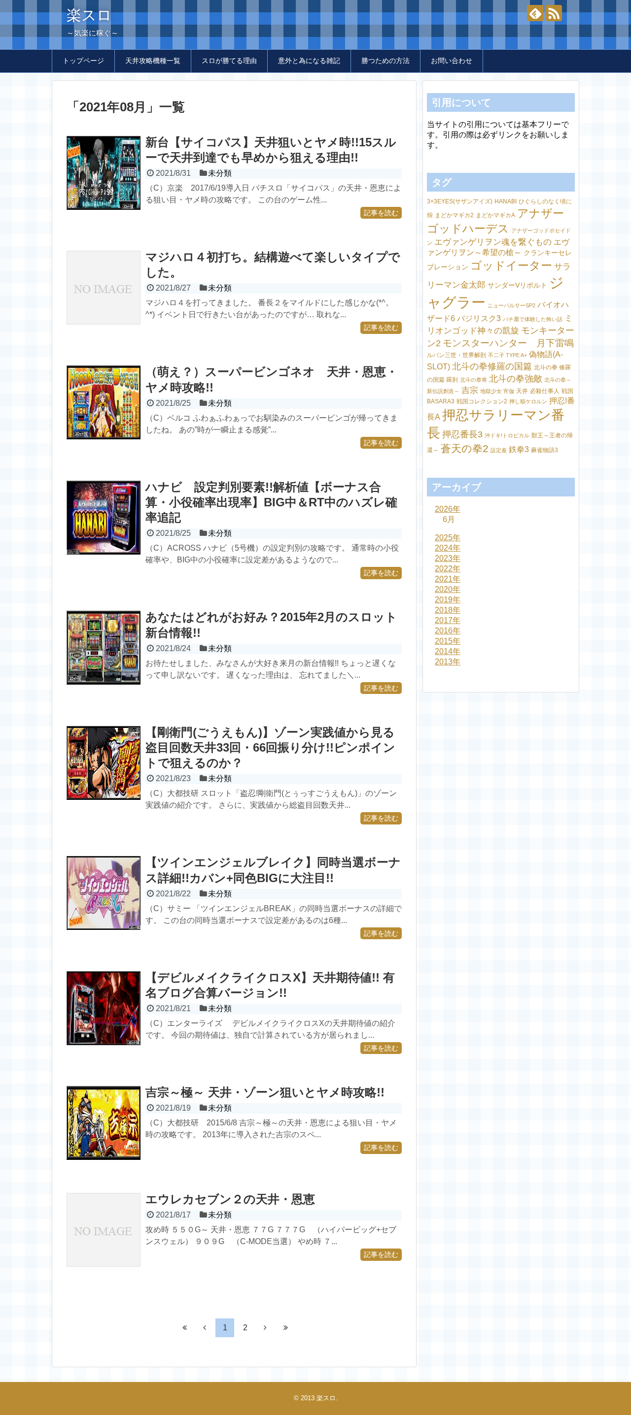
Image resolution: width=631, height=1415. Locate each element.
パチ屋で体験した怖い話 (532, 319)
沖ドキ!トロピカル (507, 435)
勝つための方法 (385, 61)
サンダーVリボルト (517, 285)
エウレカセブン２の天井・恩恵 (230, 1199)
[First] (184, 1327)
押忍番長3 (462, 434)
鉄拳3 (519, 449)
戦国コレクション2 (481, 401)
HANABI (505, 201)
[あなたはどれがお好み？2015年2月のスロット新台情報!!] (103, 648)
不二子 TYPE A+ (507, 355)
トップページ (83, 61)
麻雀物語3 (544, 450)
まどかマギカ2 (454, 215)
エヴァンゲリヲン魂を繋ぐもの (493, 242)
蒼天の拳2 (465, 448)
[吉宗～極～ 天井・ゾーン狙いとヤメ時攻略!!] (103, 1123)
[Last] (285, 1327)
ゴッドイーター (511, 266)
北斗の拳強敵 (515, 378)
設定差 (499, 450)
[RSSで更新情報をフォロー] (554, 13)
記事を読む (381, 213)
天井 (522, 391)
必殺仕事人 (545, 391)
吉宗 (469, 390)
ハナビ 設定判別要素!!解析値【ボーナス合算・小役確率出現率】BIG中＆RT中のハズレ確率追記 (271, 502)
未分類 (220, 173)
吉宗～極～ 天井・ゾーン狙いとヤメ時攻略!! (265, 1092)
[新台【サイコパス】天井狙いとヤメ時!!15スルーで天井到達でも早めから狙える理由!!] (103, 173)
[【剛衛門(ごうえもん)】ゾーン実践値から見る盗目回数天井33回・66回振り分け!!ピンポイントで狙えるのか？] (103, 763)
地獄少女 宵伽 (497, 391)
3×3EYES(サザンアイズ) (459, 201)
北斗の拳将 (473, 380)
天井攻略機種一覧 (152, 61)
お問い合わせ (451, 61)
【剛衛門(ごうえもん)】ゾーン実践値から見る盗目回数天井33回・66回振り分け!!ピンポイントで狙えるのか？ (270, 747)
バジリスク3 (479, 318)
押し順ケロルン (528, 401)
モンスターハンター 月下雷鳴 (508, 342)
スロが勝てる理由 (229, 61)
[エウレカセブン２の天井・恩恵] (103, 1230)
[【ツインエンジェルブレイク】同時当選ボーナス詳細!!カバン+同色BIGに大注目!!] (103, 893)
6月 (449, 519)
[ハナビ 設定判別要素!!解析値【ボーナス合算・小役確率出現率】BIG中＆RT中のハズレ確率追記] (103, 518)
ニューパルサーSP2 (511, 305)
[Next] (265, 1327)
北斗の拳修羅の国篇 (492, 366)
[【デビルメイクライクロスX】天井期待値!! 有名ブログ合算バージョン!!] (103, 1008)
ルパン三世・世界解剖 (456, 355)
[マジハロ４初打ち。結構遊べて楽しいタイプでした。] (103, 288)
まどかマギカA (495, 215)
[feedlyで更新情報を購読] (535, 13)
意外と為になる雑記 (309, 61)
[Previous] (204, 1327)
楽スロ (89, 15)
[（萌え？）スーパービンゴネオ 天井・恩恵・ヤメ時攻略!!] (103, 402)
